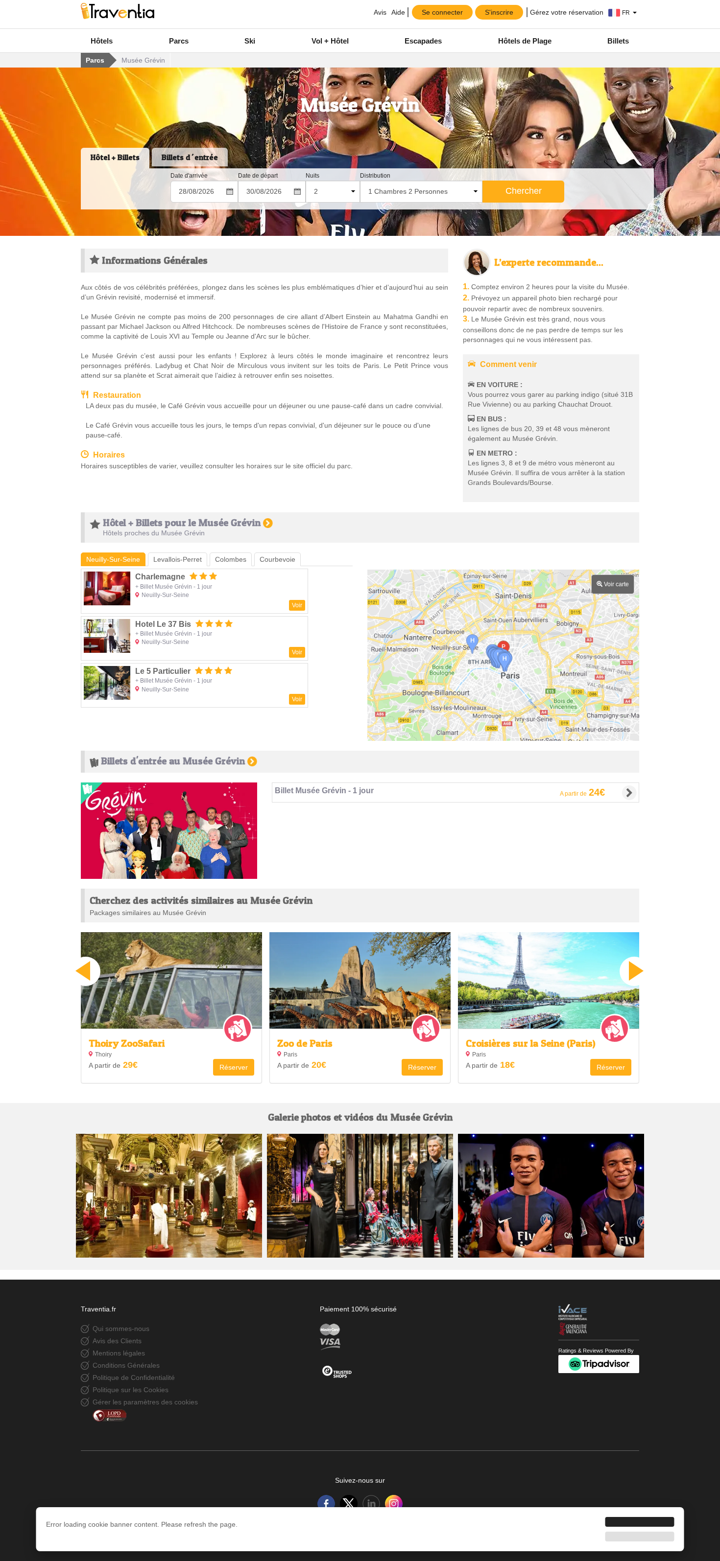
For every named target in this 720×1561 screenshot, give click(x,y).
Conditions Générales (126, 1365)
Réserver (233, 1067)
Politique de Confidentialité (134, 1377)
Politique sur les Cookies (130, 1390)
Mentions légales (119, 1353)
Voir (297, 605)
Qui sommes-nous (121, 1328)
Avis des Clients (117, 1341)
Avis (379, 12)
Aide (398, 12)
